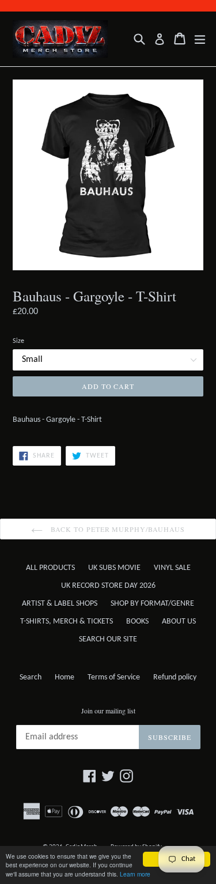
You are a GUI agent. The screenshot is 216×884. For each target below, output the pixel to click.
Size (18, 341)
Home (64, 677)
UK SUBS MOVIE (114, 568)
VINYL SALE (172, 568)
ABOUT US (179, 621)
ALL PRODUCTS (50, 568)
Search (30, 677)
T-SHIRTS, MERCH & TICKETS (66, 621)
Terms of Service (114, 677)
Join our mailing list (108, 711)
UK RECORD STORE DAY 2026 (108, 585)
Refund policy (174, 677)
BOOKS (137, 621)
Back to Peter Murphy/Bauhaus (116, 529)
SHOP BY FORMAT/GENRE (152, 603)
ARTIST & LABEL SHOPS (59, 603)
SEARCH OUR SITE (108, 639)
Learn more (135, 874)
